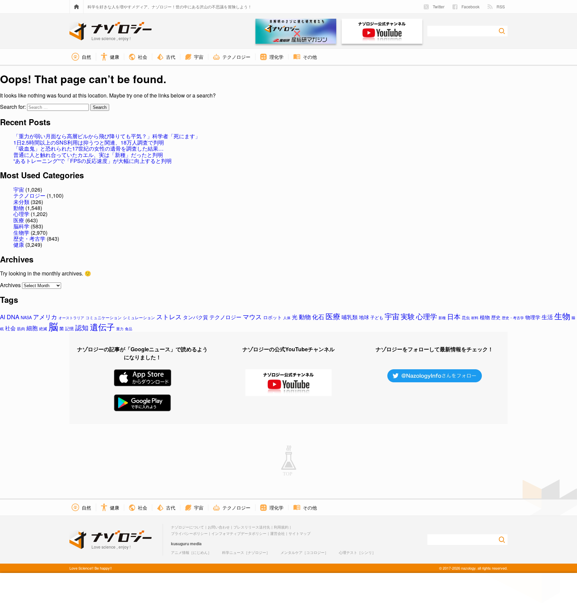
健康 (18, 244)
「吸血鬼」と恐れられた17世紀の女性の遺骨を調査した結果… (88, 148)
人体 (287, 317)
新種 (442, 317)
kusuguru (180, 544)
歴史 (496, 317)
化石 (318, 317)
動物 (18, 208)
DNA (13, 317)
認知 (81, 327)
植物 (485, 317)
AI (2, 317)
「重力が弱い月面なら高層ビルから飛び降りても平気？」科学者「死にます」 (106, 136)
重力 (120, 328)
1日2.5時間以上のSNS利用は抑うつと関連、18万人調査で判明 (88, 142)
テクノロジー (29, 195)
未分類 (21, 202)
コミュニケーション (103, 317)
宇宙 (18, 189)
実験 (408, 316)
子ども (376, 317)
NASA (26, 317)
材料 (474, 317)
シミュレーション (139, 318)
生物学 (21, 232)
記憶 (69, 328)
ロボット (272, 317)
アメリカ (45, 317)
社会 (10, 328)
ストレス (169, 316)
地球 (364, 317)
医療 (18, 220)
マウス (252, 316)
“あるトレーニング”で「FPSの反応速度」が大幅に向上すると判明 (92, 161)
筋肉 (21, 329)
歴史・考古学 (29, 238)
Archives (10, 285)
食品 (128, 328)
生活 (547, 317)
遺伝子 (102, 327)
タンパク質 (195, 317)
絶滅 (43, 328)
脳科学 (21, 226)
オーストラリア (71, 317)
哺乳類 (350, 317)
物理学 (532, 317)
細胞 (32, 328)
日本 (453, 316)
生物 (562, 316)
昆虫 (466, 317)
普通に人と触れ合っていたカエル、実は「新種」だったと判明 (88, 155)
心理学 (21, 214)
